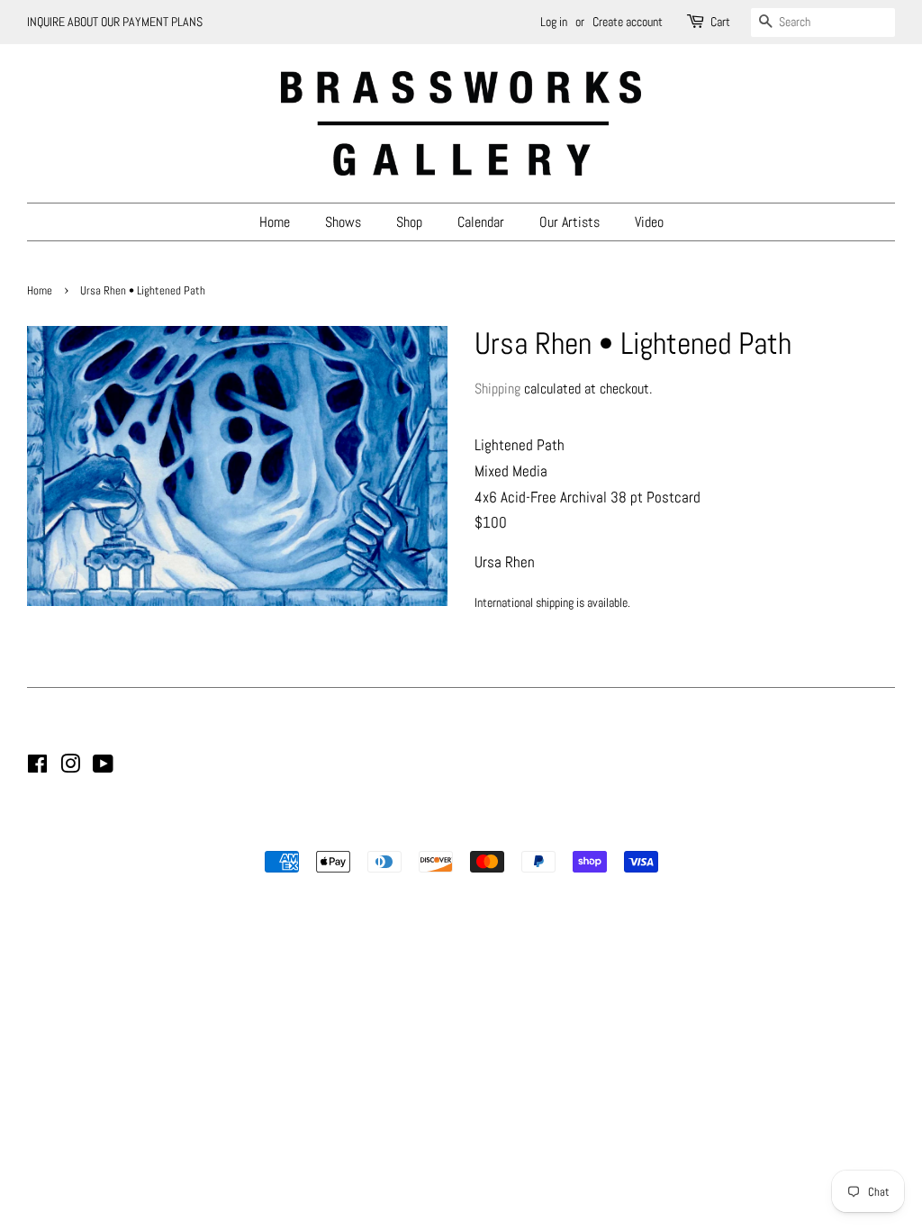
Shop (409, 222)
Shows (343, 222)
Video (649, 222)
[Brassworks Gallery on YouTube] (103, 767)
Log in (553, 22)
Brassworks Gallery (458, 831)
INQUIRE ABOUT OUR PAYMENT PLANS (115, 22)
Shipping (497, 388)
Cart (720, 22)
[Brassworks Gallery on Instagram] (70, 767)
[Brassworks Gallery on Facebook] (37, 767)
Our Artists (569, 222)
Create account (627, 22)
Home (274, 222)
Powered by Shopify (553, 831)
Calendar (480, 222)
